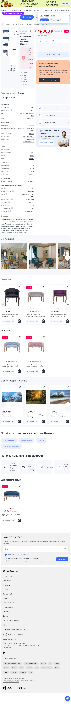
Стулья (14, 668)
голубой (31, 158)
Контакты (6, 612)
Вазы (36, 668)
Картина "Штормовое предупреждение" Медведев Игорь (59, 416)
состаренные (30, 144)
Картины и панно (47, 668)
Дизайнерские (26, 440)
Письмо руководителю (11, 620)
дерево (32, 153)
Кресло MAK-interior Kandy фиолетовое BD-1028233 (58, 315)
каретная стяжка (28, 142)
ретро (32, 115)
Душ (30, 672)
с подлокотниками (28, 136)
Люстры (43, 663)
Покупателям (7, 576)
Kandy (25, 81)
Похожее (16, 33)
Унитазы (13, 672)
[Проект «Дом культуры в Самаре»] (42, 256)
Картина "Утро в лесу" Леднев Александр (35, 416)
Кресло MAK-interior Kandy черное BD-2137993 (10, 315)
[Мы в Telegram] (19, 653)
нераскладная (29, 211)
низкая (32, 150)
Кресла (6, 668)
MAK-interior (26, 78)
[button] (32, 196)
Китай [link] (25, 75)
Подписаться (62, 559)
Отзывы (20, 93)
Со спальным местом (11, 446)
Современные (9, 440)
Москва (47, 10)
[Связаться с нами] (67, 698)
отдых (32, 205)
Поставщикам (8, 607)
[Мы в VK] (12, 653)
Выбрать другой (56, 20)
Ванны (6, 672)
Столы (21, 668)
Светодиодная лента (31, 663)
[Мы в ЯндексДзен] (15, 653)
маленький (31, 174)
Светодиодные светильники (12, 663)
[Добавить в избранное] (29, 31)
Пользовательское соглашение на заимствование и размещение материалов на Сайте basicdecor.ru (18, 680)
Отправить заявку (49, 80)
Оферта (5, 625)
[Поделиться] (35, 31)
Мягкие (41, 440)
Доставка (6, 585)
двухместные (30, 191)
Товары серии (7, 279)
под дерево (30, 125)
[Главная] (10, 17)
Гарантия (6, 598)
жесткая (31, 202)
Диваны (57, 663)
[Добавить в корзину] (19, 321)
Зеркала (29, 668)
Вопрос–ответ (9, 97)
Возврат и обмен (8, 594)
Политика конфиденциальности (14, 629)
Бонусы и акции (8, 603)
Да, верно (44, 20)
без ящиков (30, 181)
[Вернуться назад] (2, 24)
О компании (7, 581)
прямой (32, 156)
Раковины (23, 672)
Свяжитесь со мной (46, 142)
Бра (50, 663)
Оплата (5, 589)
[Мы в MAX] (4, 653)
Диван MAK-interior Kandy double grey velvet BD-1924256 (35, 315)
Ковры (57, 668)
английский (30, 113)
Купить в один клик (53, 54)
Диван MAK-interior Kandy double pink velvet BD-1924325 (35, 365)
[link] (23, 31)
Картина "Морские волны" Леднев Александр (10, 416)
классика (22, 113)
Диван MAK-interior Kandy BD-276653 (11, 515)
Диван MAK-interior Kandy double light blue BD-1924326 (11, 365)
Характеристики (8, 93)
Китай (32, 110)
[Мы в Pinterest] (8, 653)
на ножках (31, 147)
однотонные (30, 139)
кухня (32, 208)
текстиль (31, 133)
